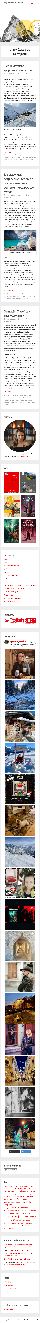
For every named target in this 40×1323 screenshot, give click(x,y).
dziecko (10, 1194)
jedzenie (20, 1196)
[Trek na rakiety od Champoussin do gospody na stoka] (20, 758)
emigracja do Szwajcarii (26, 1194)
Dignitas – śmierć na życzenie (19, 1250)
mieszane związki (24, 1199)
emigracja (15, 1194)
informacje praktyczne (12, 155)
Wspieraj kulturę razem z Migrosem (20, 1259)
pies (30, 157)
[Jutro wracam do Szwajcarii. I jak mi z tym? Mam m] (20, 1039)
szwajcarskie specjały (11, 592)
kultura (6, 572)
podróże (6, 579)
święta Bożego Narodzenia (27, 1226)
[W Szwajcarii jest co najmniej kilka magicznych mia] (20, 946)
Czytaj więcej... (25, 456)
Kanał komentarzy (10, 1288)
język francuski (28, 1196)
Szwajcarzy (18, 1223)
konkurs (10, 1199)
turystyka (26, 1223)
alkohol (5, 1186)
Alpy (8, 1186)
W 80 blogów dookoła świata (13, 598)
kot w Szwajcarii (31, 294)
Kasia (5, 1259)
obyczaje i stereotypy (11, 575)
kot (25, 294)
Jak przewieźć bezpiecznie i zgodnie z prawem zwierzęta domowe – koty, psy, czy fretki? (19, 183)
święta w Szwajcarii (9, 1228)
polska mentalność (20, 1205)
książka (17, 1199)
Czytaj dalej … (8, 152)
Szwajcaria (18, 1216)
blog (19, 1186)
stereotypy (7, 1217)
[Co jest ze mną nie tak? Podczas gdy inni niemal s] (20, 852)
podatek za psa (14, 159)
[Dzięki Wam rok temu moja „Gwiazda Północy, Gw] (20, 914)
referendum (16, 1207)
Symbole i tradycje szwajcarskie (14, 588)
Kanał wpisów (8, 1285)
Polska (13, 1205)
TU (31, 139)
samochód (27, 1213)
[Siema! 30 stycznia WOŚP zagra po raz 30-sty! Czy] (20, 883)
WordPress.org (8, 1292)
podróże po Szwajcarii (12, 1202)
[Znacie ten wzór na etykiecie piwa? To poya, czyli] (20, 664)
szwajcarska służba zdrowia (22, 1220)
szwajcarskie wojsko (9, 1223)
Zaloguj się (7, 1282)
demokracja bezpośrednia (21, 1191)
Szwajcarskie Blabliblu (12, 2)
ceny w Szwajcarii (24, 1186)
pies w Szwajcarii (12, 296)
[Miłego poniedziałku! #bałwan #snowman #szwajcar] (20, 726)
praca (27, 1205)
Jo (20, 73)
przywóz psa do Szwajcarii (27, 159)
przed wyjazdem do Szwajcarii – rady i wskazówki (20, 585)
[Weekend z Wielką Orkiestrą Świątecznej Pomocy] (20, 789)
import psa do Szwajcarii (21, 157)
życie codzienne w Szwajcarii (13, 601)
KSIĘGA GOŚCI (8, 1309)
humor (6, 562)
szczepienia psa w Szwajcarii (20, 298)
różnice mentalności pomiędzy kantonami (14, 1213)
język (5, 569)
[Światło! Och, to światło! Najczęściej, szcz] (20, 695)
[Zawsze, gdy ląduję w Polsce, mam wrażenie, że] (20, 1102)
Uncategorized (8, 595)
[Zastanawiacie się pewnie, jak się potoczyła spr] (20, 820)
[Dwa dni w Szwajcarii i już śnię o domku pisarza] (20, 977)
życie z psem (7, 162)
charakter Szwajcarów (15, 1188)
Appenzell (12, 1186)
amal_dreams (8, 1245)
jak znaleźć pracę (13, 1196)
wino (18, 1226)
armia (16, 1186)
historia (6, 559)
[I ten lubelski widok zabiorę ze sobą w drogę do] (20, 1008)
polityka (6, 582)
